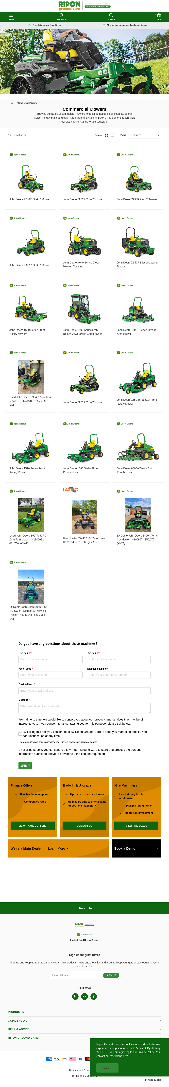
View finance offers (32, 825)
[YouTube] (84, 996)
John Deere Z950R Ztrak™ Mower (83, 199)
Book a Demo (124, 848)
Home (10, 103)
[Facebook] (93, 996)
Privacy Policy (145, 1052)
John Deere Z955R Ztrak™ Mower (83, 402)
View (98, 135)
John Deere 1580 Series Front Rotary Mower (80, 470)
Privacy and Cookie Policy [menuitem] (84, 1070)
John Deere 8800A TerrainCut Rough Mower (134, 470)
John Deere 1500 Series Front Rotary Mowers (27, 332)
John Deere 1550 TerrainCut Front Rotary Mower (137, 401)
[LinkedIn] (75, 996)
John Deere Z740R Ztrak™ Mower (29, 199)
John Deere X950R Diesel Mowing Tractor (137, 264)
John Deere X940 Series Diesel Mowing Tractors (81, 264)
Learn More (56, 848)
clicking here (120, 1056)
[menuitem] (75, 996)
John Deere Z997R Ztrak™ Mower (29, 265)
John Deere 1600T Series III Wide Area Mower (136, 332)
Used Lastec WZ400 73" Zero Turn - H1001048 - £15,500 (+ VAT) (84, 540)
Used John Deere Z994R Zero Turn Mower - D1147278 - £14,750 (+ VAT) (30, 401)
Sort (123, 135)
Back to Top (86, 908)
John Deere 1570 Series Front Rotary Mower (27, 470)
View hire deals (136, 825)
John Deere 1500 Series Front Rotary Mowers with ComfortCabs (82, 332)
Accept (107, 1067)
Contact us (84, 825)
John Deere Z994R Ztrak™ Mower (137, 199)
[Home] (84, 6)
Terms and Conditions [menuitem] (84, 1075)
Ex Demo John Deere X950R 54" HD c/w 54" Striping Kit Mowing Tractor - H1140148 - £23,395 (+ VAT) (28, 613)
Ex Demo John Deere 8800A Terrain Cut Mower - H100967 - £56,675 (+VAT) (138, 539)
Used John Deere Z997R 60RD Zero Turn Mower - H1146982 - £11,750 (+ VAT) (27, 539)
